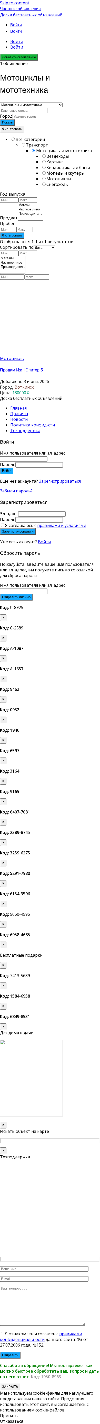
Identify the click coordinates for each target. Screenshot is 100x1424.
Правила (19, 413)
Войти (44, 542)
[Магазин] (30, 205)
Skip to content (14, 3)
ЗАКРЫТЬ (10, 1386)
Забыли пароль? (16, 491)
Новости (19, 419)
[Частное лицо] (30, 209)
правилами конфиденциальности (41, 1336)
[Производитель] (30, 214)
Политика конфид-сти (32, 425)
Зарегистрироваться (60, 481)
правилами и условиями (61, 525)
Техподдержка (25, 430)
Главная (18, 408)
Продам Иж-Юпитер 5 (21, 370)
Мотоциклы (12, 358)
